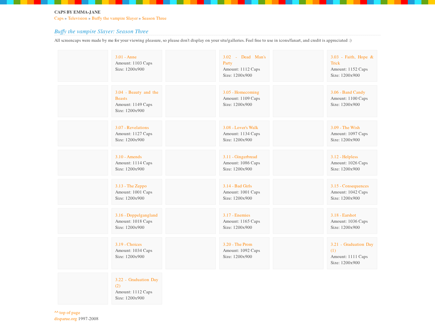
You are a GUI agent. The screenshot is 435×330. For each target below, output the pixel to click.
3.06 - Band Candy (348, 92)
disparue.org (65, 318)
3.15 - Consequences (350, 186)
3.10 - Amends (128, 156)
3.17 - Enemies (236, 215)
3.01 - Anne (126, 57)
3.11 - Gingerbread (240, 156)
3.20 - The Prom (237, 244)
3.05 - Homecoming (241, 92)
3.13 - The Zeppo (131, 186)
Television (77, 18)
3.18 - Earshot (343, 215)
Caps (59, 18)
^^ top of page (67, 312)
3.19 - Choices (128, 244)
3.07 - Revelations (132, 127)
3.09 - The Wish (345, 127)
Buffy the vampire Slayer (115, 18)
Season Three (154, 18)
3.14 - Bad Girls (237, 186)
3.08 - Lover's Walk (240, 127)
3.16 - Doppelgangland (136, 215)
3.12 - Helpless (344, 156)
